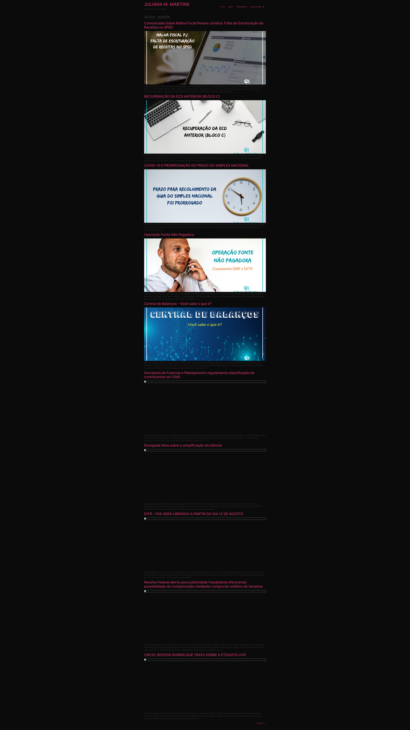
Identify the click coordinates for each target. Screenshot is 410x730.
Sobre (230, 7)
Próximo (261, 723)
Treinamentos (241, 7)
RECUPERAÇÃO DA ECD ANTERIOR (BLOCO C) (182, 96)
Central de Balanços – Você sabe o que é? (178, 304)
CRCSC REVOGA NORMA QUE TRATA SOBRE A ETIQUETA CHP (195, 655)
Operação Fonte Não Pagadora (169, 234)
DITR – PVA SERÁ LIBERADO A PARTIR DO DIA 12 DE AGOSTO (193, 514)
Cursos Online (255, 7)
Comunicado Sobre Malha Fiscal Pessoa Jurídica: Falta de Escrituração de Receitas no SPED (203, 25)
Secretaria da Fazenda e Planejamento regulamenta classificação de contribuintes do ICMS (199, 375)
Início (223, 7)
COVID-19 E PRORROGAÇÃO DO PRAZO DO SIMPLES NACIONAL (196, 165)
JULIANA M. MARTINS (166, 4)
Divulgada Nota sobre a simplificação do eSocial (183, 445)
